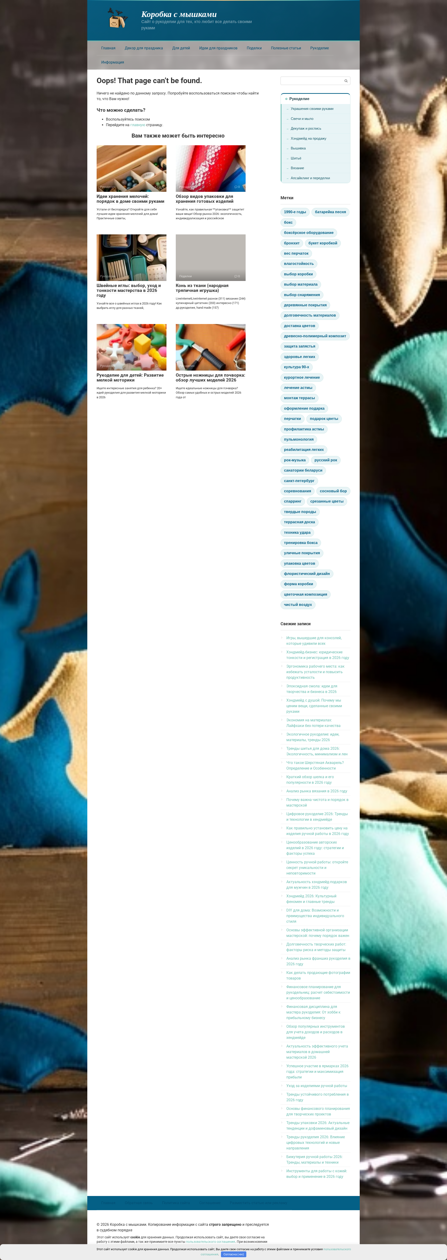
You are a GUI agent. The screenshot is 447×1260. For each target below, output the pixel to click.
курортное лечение (302, 377)
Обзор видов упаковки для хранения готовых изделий (205, 199)
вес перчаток (296, 253)
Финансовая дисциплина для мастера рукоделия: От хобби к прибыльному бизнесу (313, 1012)
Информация (112, 62)
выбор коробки (298, 274)
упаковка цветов (299, 563)
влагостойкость (299, 264)
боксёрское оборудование (309, 233)
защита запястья (299, 346)
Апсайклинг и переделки (310, 178)
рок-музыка (295, 460)
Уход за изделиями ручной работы (316, 1086)
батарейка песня (330, 212)
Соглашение (209, 1203)
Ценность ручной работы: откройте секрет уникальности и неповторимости (317, 867)
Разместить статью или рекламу (258, 1203)
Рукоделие (319, 48)
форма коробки (298, 584)
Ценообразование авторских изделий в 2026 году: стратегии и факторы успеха (315, 848)
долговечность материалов (310, 315)
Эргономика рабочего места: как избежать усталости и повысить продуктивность (315, 672)
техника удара (297, 532)
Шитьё (296, 158)
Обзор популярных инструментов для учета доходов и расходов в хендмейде (315, 1032)
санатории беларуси (303, 470)
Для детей (181, 48)
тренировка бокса (301, 543)
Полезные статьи (286, 48)
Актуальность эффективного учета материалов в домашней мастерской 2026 (317, 1052)
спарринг (292, 501)
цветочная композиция (305, 594)
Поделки (254, 48)
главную (137, 125)
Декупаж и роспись (306, 128)
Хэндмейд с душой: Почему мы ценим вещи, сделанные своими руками (314, 706)
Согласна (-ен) (234, 1254)
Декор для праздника (144, 48)
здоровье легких (299, 357)
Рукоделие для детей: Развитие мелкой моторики (130, 377)
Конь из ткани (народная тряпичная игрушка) (202, 288)
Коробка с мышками (179, 14)
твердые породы (300, 512)
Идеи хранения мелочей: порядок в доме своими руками (130, 199)
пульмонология (299, 439)
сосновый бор (333, 491)
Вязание (297, 168)
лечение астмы (298, 388)
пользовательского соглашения (210, 1242)
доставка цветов (299, 326)
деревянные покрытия (305, 305)
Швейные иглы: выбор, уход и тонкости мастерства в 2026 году (129, 290)
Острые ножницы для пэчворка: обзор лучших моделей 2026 (210, 377)
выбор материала (301, 284)
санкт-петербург (299, 481)
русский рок (326, 460)
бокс (288, 222)
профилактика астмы (304, 429)
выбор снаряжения (302, 295)
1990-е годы (295, 212)
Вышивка (298, 148)
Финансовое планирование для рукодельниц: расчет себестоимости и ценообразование (318, 992)
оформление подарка (304, 408)
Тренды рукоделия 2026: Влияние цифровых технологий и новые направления (315, 1142)
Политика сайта (176, 1203)
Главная (108, 48)
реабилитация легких (304, 450)
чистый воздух (298, 605)
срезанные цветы (327, 501)
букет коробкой (322, 243)
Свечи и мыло (302, 119)
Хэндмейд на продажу (308, 138)
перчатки (292, 419)
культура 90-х (296, 367)
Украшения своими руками (312, 109)
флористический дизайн (307, 574)
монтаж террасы (299, 398)
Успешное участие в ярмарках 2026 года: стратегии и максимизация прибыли (317, 1071)
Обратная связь (139, 1203)
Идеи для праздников (218, 48)
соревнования (297, 491)
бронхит (292, 243)
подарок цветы (324, 419)
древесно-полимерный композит (315, 336)
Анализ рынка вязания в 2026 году (316, 791)
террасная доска (299, 522)
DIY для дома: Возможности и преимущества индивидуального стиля (315, 916)
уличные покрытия (302, 553)
